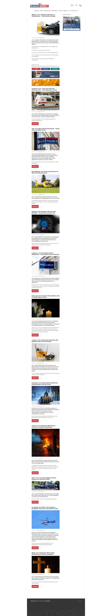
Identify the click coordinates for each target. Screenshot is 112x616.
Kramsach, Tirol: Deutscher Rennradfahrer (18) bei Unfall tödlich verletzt (45, 296)
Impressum (34, 601)
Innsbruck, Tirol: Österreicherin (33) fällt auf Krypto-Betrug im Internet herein (45, 383)
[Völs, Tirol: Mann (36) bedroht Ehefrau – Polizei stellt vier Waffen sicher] (46, 141)
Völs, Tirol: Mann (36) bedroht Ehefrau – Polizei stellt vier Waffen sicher (46, 129)
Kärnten (41, 10)
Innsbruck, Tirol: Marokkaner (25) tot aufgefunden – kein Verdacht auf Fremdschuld (45, 253)
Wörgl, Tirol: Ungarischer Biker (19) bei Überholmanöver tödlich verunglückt (43, 553)
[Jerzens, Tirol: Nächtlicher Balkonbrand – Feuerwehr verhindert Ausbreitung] (46, 443)
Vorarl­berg (72, 10)
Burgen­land (36, 10)
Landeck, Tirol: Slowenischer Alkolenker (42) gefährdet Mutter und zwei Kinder (45, 340)
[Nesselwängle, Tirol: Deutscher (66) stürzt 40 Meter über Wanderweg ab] (46, 184)
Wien (77, 10)
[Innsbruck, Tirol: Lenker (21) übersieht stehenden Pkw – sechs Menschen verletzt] (46, 101)
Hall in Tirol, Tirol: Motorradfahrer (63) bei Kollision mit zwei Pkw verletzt (44, 478)
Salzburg (60, 10)
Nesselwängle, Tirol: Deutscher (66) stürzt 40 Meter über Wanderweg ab (45, 172)
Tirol (69, 10)
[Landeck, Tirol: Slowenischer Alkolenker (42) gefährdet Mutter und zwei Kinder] (46, 352)
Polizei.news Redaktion (41, 37)
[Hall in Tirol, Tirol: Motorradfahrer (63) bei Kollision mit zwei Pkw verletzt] (46, 485)
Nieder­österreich (47, 10)
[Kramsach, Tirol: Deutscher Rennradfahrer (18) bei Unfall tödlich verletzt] (46, 308)
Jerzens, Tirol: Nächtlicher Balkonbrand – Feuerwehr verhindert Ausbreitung (44, 426)
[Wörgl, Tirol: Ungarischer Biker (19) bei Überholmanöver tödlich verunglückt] (46, 564)
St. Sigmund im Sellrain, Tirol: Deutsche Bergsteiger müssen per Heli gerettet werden (45, 508)
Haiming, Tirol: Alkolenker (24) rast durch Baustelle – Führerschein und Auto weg (44, 212)
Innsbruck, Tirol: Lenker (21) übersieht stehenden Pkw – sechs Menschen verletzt (44, 89)
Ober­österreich (54, 10)
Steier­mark (65, 10)
